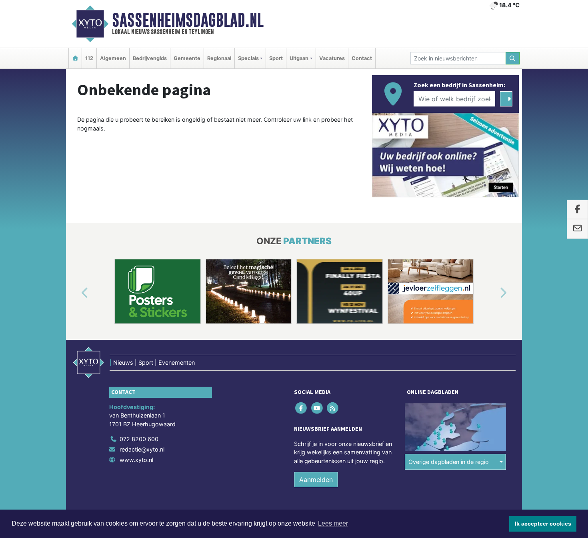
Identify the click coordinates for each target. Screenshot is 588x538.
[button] (75, 293)
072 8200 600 (139, 439)
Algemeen (113, 58)
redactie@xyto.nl (142, 449)
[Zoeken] (513, 58)
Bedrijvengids (150, 58)
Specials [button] (248, 58)
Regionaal (219, 58)
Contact (362, 58)
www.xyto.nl (136, 459)
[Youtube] (317, 407)
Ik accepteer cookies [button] (543, 523)
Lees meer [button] (333, 523)
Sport (276, 58)
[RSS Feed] (333, 407)
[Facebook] (302, 407)
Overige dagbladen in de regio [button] (448, 461)
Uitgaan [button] (299, 58)
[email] (577, 229)
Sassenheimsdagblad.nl (188, 20)
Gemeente (187, 58)
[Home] (75, 58)
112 (89, 58)
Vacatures (332, 58)
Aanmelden (316, 480)
